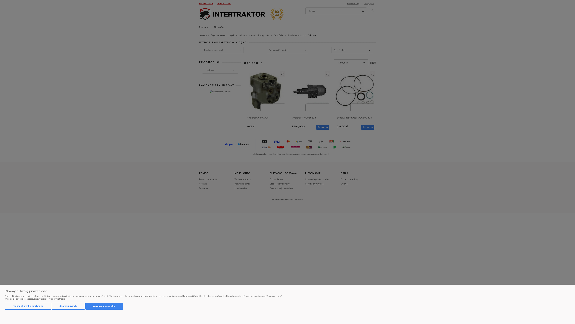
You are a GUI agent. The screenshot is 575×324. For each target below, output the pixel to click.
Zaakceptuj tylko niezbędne (28, 306)
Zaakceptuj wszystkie (104, 306)
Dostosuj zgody (68, 306)
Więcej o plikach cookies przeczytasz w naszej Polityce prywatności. (35, 299)
